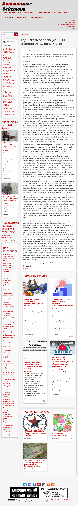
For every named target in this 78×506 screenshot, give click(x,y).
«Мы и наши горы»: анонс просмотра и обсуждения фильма (7, 354)
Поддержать (37, 17)
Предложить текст (13, 12)
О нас (27, 502)
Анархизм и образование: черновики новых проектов (8, 305)
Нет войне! (29, 12)
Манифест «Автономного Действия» (41, 502)
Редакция (6, 153)
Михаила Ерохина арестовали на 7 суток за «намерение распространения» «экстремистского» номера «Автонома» (9, 68)
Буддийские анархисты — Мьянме (7, 394)
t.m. (38, 51)
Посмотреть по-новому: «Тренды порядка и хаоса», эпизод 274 (8, 344)
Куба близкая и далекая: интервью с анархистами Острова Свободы (9, 50)
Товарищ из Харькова (31, 469)
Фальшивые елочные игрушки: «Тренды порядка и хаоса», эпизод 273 (8, 403)
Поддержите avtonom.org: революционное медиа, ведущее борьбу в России (8, 94)
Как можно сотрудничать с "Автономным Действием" (7, 58)
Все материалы (10, 249)
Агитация (8, 17)
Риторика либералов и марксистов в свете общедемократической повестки (33, 365)
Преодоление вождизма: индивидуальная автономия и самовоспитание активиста (62, 302)
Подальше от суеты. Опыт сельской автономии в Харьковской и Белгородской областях (34, 463)
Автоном (25, 34)
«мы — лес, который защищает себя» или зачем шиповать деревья (62, 433)
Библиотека (22, 17)
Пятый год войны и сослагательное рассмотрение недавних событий (33, 302)
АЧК (66, 12)
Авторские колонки (35, 275)
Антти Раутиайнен (57, 369)
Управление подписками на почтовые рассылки (8, 237)
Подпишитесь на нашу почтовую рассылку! (10, 227)
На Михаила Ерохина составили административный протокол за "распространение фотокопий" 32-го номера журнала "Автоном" (9, 82)
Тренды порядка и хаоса (49, 12)
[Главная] (18, 7)
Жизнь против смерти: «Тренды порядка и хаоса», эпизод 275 (8, 296)
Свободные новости (36, 412)
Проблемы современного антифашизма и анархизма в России (35, 433)
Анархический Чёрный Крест (10, 125)
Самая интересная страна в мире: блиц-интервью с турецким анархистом (9, 102)
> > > (9, 435)
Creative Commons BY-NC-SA (61, 500)
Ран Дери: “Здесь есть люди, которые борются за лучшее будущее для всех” (9, 111)
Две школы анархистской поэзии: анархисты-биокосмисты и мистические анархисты (7, 284)
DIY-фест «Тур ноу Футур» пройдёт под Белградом (9, 374)
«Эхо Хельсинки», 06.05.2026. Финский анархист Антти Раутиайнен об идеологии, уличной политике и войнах (62, 361)
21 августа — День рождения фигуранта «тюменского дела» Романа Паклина (9, 384)
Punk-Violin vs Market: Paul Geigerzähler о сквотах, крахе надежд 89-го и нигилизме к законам (7, 269)
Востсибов (27, 309)
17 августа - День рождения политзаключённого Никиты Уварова (11, 197)
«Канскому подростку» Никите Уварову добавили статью (9, 146)
